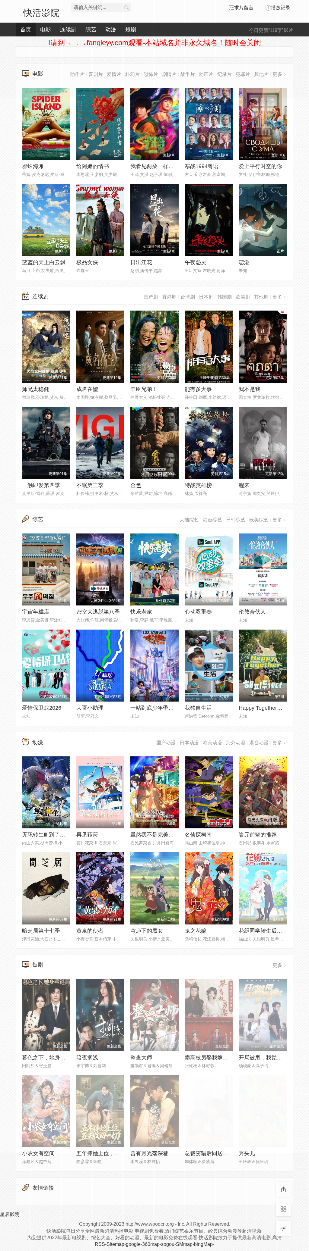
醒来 (244, 485)
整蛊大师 (141, 1058)
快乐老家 (141, 612)
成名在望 (87, 389)
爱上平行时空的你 (260, 166)
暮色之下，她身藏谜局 (49, 1058)
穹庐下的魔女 (146, 931)
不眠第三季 (90, 485)
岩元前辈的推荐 (258, 835)
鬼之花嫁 (195, 931)
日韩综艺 (235, 519)
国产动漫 (166, 742)
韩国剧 (224, 296)
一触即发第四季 (41, 485)
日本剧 (206, 296)
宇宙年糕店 (35, 612)
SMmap (184, 1244)
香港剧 (169, 296)
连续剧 (40, 296)
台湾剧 (187, 296)
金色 (135, 485)
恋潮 (244, 262)
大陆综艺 (189, 519)
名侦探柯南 (198, 835)
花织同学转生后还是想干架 (271, 931)
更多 (277, 296)
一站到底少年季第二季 (157, 708)
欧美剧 (243, 296)
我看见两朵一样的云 (154, 166)
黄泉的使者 (90, 931)
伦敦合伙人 (252, 612)
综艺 (37, 519)
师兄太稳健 (35, 389)
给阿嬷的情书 (92, 166)
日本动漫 (189, 742)
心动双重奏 (198, 612)
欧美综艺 (259, 519)
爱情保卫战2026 (41, 708)
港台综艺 (212, 519)
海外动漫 (235, 742)
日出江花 (141, 262)
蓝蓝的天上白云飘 (43, 262)
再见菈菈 (87, 835)
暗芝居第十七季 (41, 931)
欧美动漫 (212, 742)
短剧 (37, 965)
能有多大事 (198, 389)
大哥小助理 (90, 708)
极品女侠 (87, 262)
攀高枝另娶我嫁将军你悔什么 (220, 1058)
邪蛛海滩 (33, 166)
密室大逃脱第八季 (98, 612)
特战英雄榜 (198, 485)
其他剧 (261, 296)
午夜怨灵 (195, 262)
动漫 (37, 742)
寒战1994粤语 (201, 166)
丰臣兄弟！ (144, 389)
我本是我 (249, 389)
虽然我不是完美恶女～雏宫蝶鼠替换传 (176, 835)
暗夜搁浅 (87, 1058)
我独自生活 (198, 708)
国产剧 (151, 296)
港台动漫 (259, 742)
